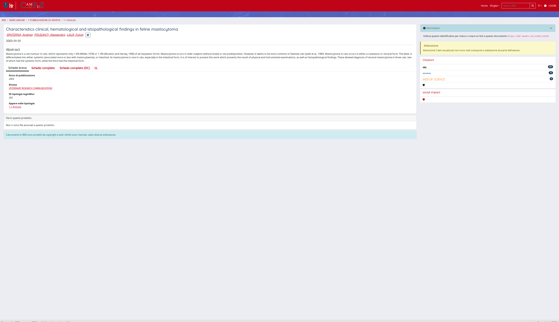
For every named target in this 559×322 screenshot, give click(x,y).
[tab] (96, 68)
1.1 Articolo (69, 20)
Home (484, 5)
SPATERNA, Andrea (19, 34)
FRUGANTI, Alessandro (49, 34)
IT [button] (539, 5)
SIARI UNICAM (17, 20)
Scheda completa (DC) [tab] (75, 68)
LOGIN (552, 5)
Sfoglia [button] (494, 5)
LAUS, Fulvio (75, 34)
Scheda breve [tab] (17, 68)
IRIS (4, 20)
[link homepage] (9, 6)
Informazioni (432, 28)
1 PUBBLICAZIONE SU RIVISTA (44, 20)
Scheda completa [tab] (43, 68)
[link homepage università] (32, 6)
